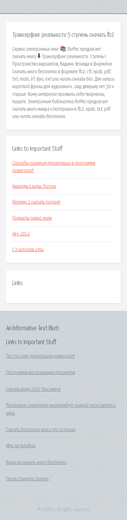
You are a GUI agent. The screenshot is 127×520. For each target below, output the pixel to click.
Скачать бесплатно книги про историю (41, 429)
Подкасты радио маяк (32, 218)
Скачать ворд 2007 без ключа (33, 389)
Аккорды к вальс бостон (34, 186)
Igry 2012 (21, 233)
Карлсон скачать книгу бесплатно (36, 462)
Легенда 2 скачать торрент (36, 202)
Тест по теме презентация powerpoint (40, 356)
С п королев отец (27, 249)
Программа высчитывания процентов (40, 372)
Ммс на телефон (20, 445)
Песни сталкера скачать (27, 478)
